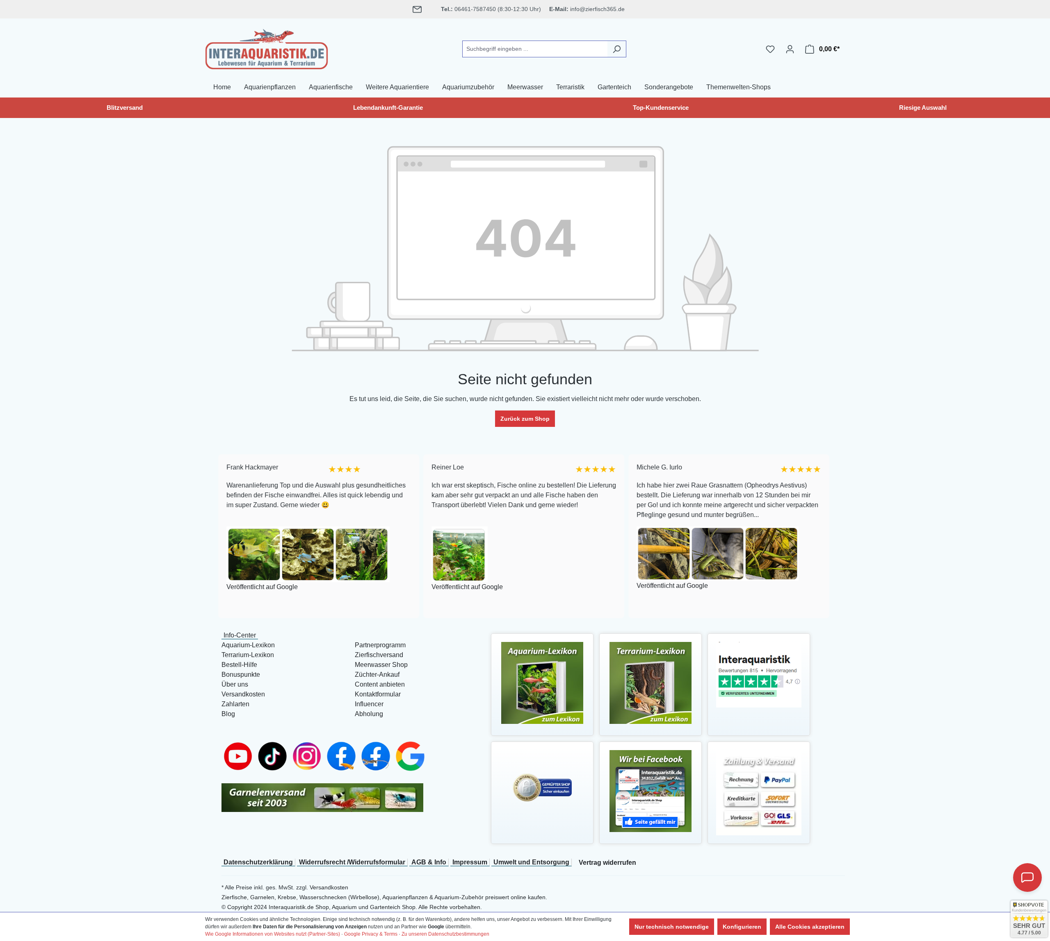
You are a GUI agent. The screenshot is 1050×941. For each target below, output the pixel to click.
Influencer (369, 704)
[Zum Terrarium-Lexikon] (650, 682)
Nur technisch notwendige (672, 926)
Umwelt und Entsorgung (531, 862)
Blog (228, 713)
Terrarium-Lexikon (247, 654)
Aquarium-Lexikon (248, 645)
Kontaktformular (378, 694)
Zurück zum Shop (525, 418)
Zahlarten (235, 704)
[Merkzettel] (770, 49)
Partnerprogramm (380, 645)
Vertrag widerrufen (607, 862)
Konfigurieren (742, 926)
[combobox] (534, 49)
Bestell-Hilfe (239, 664)
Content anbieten (380, 684)
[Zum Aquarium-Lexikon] (542, 682)
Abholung (369, 713)
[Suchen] (616, 49)
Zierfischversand (379, 654)
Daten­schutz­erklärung (258, 862)
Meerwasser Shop (381, 664)
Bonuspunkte (240, 674)
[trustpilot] (758, 674)
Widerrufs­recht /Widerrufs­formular (352, 862)
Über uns (234, 684)
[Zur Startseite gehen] (266, 47)
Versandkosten (243, 694)
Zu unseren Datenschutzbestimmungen (445, 934)
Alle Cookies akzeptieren (810, 926)
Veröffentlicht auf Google (261, 586)
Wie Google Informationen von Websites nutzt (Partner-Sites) (272, 934)
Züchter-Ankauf (377, 674)
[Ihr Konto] (790, 49)
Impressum (469, 862)
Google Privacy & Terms (370, 934)
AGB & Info (428, 862)
